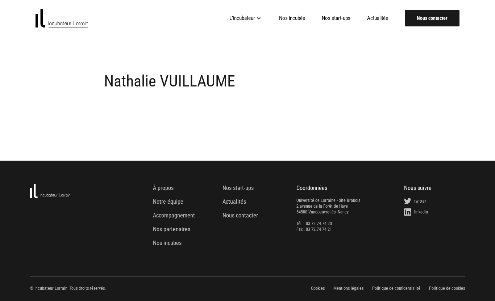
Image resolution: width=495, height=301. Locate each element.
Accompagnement (174, 215)
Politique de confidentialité (396, 288)
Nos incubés (292, 18)
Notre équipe (168, 201)
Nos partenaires (171, 229)
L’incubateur (242, 18)
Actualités (377, 18)
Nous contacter (432, 18)
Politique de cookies (447, 288)
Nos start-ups (336, 18)
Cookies (318, 288)
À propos (163, 188)
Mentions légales (348, 288)
